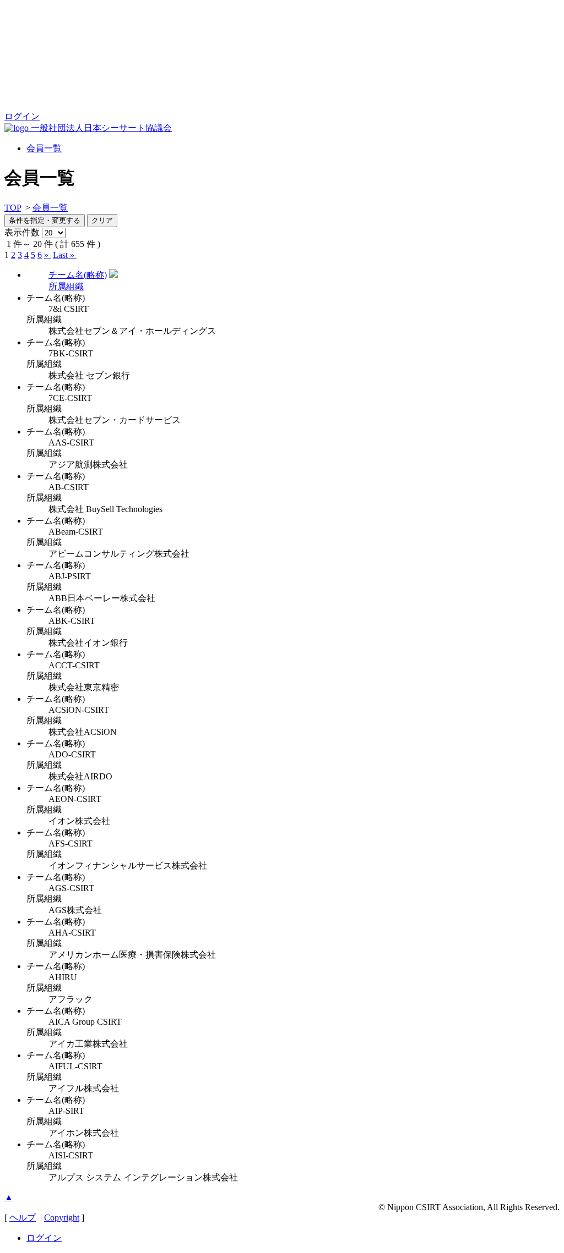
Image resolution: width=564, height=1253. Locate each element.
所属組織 (66, 286)
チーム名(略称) (77, 274)
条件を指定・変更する (44, 220)
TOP (12, 207)
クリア (102, 220)
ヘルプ (22, 1217)
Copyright (61, 1217)
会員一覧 (44, 148)
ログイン (22, 116)
